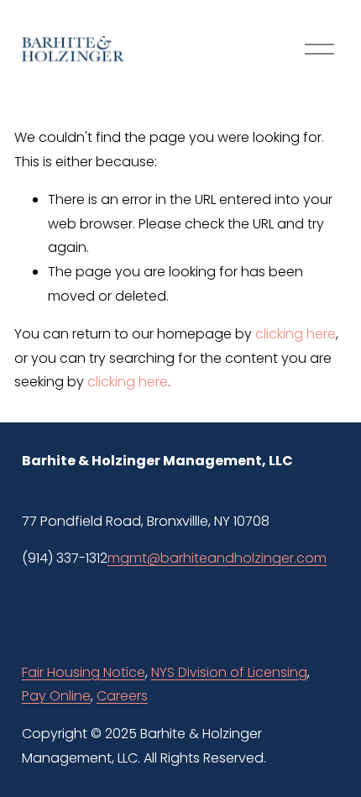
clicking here (295, 333)
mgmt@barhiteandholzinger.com (217, 558)
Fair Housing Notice (83, 672)
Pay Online (56, 695)
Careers (122, 695)
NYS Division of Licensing (229, 672)
